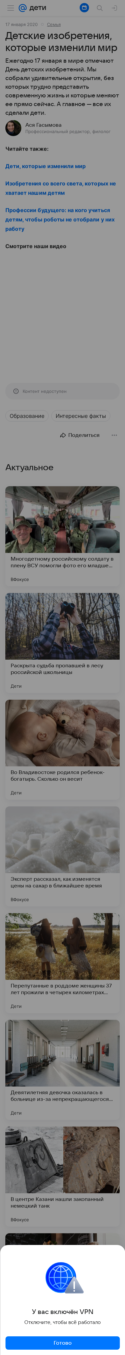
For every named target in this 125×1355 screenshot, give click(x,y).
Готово (63, 1343)
